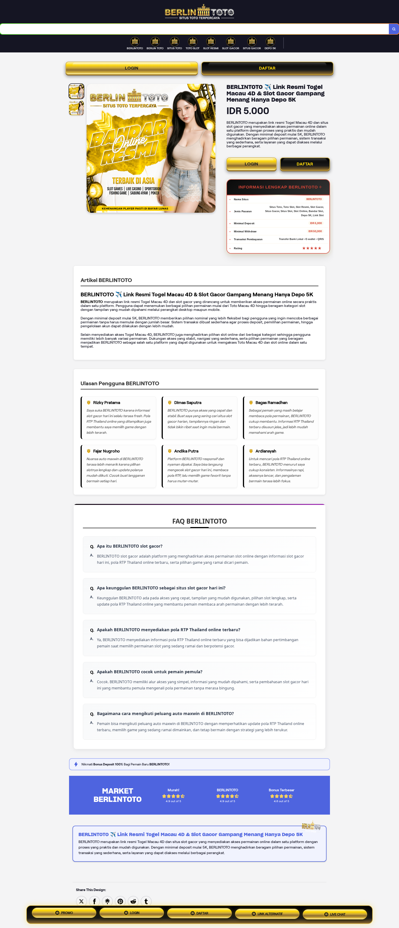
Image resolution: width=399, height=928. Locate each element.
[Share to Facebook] (94, 901)
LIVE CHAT (337, 914)
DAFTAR (267, 68)
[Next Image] (211, 149)
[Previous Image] (90, 149)
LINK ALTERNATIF (270, 914)
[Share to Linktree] (107, 901)
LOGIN (132, 68)
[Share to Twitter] (81, 901)
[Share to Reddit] (133, 901)
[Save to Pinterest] (120, 901)
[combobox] (194, 29)
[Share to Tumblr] (146, 901)
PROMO (67, 914)
